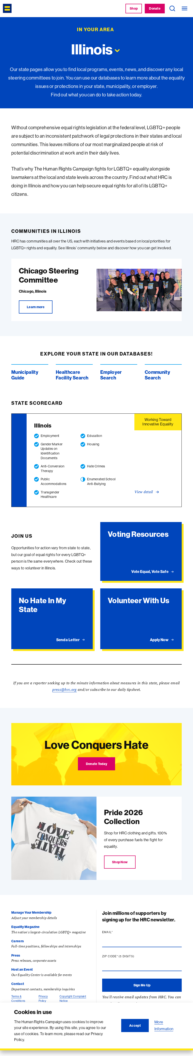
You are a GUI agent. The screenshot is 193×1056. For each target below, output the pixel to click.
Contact (17, 984)
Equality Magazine (25, 927)
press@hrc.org (64, 689)
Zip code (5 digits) (127, 956)
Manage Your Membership (31, 912)
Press (15, 955)
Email (116, 932)
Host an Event (22, 969)
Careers (17, 941)
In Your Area (95, 29)
